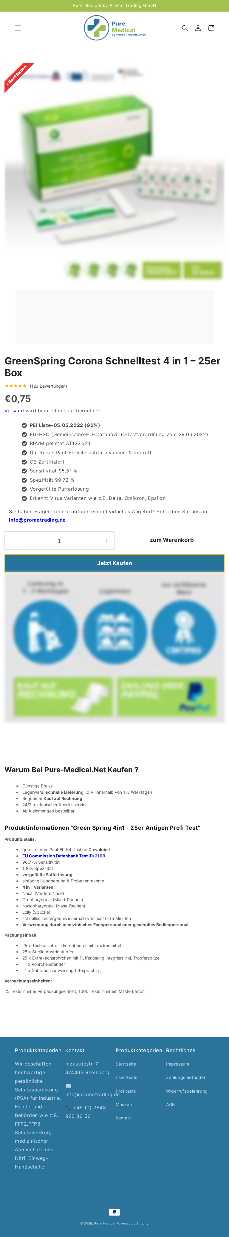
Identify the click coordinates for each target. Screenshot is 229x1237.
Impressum (177, 1063)
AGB (170, 1104)
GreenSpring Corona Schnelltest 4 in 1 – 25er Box (112, 367)
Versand (14, 411)
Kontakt (124, 1117)
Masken (124, 1104)
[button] (17, 28)
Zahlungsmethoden (186, 1077)
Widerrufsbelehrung (187, 1091)
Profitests (126, 1091)
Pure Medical (104, 1223)
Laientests (126, 1077)
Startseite (126, 1063)
